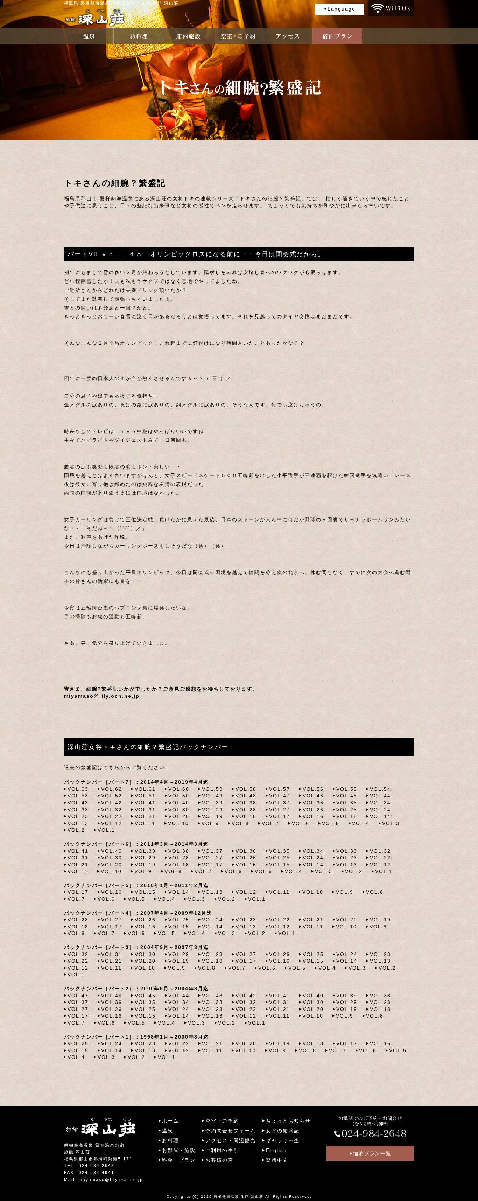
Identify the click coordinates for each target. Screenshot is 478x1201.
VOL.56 (313, 789)
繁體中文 (277, 1160)
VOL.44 (380, 795)
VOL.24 (380, 809)
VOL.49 (212, 795)
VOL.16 (313, 816)
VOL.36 (313, 802)
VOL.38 (246, 802)
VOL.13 (78, 823)
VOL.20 (178, 816)
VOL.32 (111, 809)
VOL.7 (270, 823)
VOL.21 (145, 816)
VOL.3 (391, 823)
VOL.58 (246, 789)
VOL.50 (178, 795)
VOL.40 (178, 802)
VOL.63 (78, 789)
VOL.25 (346, 809)
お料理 (170, 1140)
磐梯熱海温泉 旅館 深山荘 (238, 1197)
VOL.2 (76, 830)
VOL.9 (210, 823)
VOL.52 (111, 795)
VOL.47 (279, 795)
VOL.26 (313, 809)
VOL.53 (78, 795)
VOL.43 (78, 802)
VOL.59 (212, 789)
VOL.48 (246, 795)
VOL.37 (279, 802)
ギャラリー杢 (283, 1140)
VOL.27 (279, 809)
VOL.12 (111, 823)
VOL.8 (240, 823)
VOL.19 (212, 816)
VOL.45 (346, 795)
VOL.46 (313, 795)
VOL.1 (106, 830)
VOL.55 (346, 789)
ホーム (170, 1121)
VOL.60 (178, 789)
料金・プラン (179, 1160)
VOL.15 (346, 816)
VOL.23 (78, 816)
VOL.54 (380, 789)
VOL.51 (145, 795)
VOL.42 (111, 802)
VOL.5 (330, 823)
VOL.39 (212, 802)
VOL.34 (380, 802)
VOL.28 (246, 809)
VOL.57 (279, 789)
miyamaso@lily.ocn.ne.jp (102, 696)
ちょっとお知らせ (288, 1121)
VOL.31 (145, 809)
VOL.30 (178, 809)
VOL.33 (78, 809)
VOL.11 (145, 823)
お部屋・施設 (179, 1150)
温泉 (167, 1130)
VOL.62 (111, 789)
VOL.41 (145, 802)
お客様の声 (219, 1160)
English (276, 1150)
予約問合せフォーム (230, 1130)
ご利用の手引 (222, 1150)
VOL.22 (111, 816)
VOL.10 (178, 823)
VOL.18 (246, 816)
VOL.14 (380, 816)
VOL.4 (361, 823)
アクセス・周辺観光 (230, 1140)
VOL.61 (145, 789)
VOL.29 (212, 809)
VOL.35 (346, 802)
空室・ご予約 (222, 1121)
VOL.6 (300, 823)
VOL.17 (279, 816)
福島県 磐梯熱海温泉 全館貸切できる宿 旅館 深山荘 (121, 3)
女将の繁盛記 (283, 1130)
